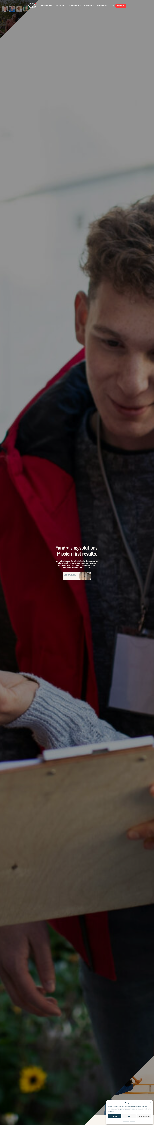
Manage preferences (144, 1116)
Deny (129, 1116)
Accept (115, 1116)
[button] (150, 1103)
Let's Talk (120, 6)
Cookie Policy (126, 1121)
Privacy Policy (132, 1121)
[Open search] (113, 6)
